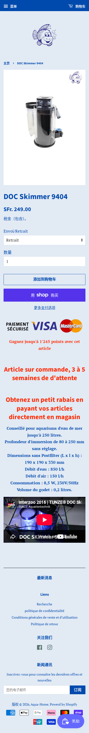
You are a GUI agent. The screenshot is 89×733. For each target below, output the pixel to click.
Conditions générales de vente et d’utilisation (44, 617)
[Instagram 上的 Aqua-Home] (49, 648)
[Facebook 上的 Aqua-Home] (39, 648)
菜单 (13, 6)
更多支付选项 (44, 307)
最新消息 (44, 578)
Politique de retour (44, 624)
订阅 (77, 690)
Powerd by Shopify (63, 704)
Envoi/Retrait (16, 231)
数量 (8, 252)
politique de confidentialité (44, 610)
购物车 (80, 6)
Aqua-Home (39, 704)
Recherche (44, 604)
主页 (7, 63)
